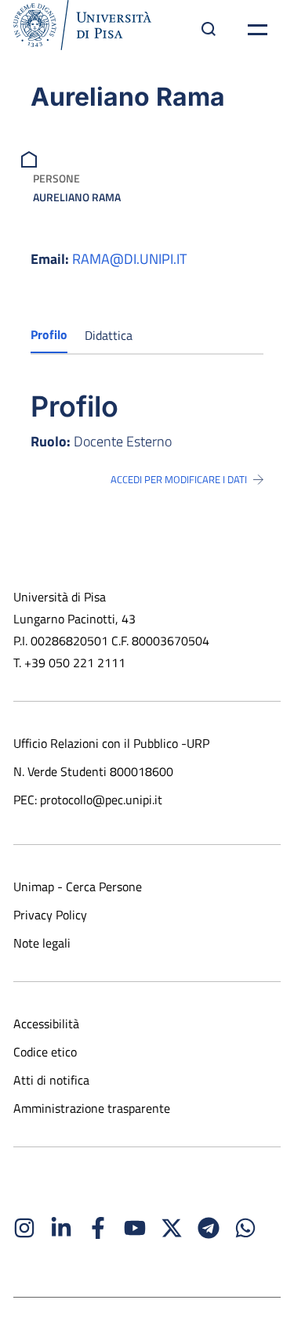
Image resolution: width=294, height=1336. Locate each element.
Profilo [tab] (49, 334)
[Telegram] (209, 1228)
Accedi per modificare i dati (179, 479)
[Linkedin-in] (61, 1228)
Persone (56, 178)
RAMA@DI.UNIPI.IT (129, 258)
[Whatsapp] (245, 1228)
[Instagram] (24, 1228)
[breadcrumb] (31, 158)
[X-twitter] (172, 1228)
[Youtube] (135, 1228)
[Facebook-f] (98, 1228)
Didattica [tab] (108, 335)
